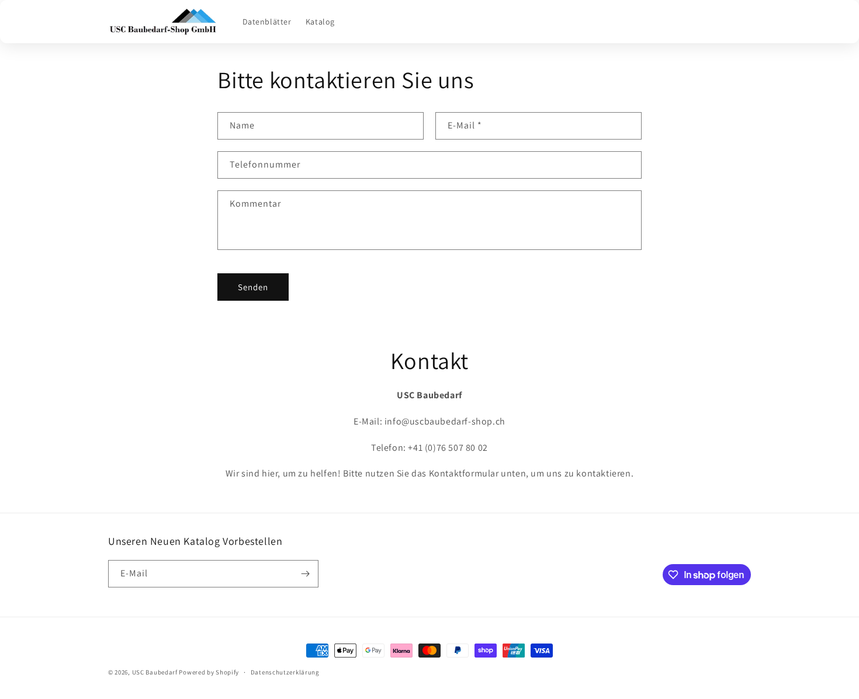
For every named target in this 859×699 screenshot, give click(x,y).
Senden (253, 287)
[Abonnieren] (305, 573)
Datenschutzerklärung (285, 672)
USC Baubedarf (155, 672)
